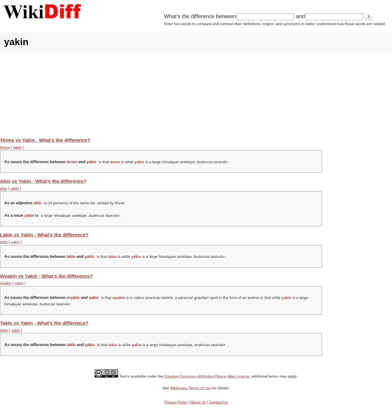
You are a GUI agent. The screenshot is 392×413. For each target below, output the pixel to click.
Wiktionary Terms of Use (190, 388)
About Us (198, 402)
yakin (17, 147)
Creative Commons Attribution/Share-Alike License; (207, 376)
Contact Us (218, 402)
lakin (4, 242)
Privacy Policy (175, 402)
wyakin (5, 283)
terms (5, 147)
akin (3, 188)
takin (4, 330)
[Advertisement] (196, 94)
